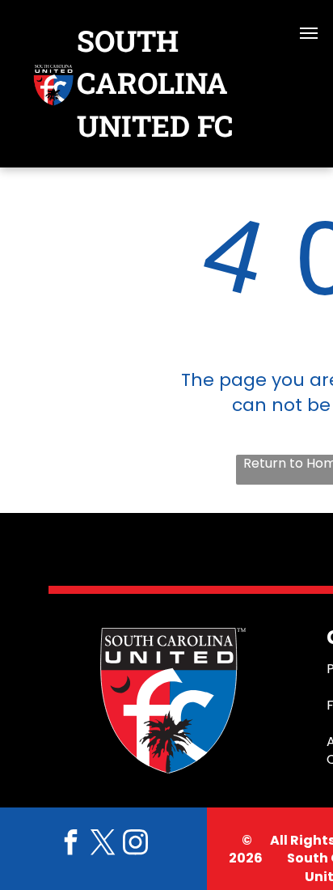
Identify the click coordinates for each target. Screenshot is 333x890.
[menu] (309, 33)
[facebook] (71, 844)
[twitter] (103, 844)
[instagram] (135, 844)
